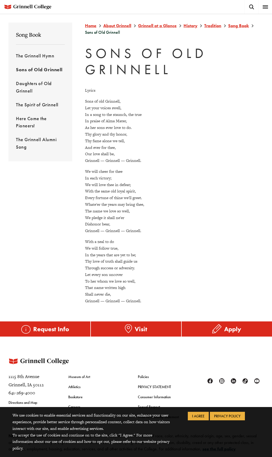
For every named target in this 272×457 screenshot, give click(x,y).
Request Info (51, 329)
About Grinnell (117, 25)
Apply (232, 329)
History (190, 25)
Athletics (74, 386)
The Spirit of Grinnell (37, 105)
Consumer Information (154, 397)
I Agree (198, 416)
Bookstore (75, 397)
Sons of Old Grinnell (39, 69)
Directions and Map (22, 402)
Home (90, 25)
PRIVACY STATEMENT (154, 386)
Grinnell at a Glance (157, 25)
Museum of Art (79, 376)
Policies (143, 376)
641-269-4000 (21, 392)
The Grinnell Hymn (35, 56)
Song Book (28, 34)
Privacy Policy (227, 416)
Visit (141, 329)
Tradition (212, 25)
